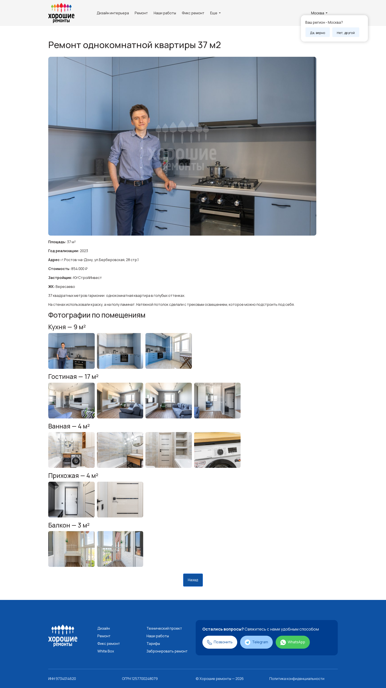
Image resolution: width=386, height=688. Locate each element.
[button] (319, 12)
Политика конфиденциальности (296, 678)
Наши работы (165, 13)
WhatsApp (296, 641)
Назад (193, 579)
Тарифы (153, 643)
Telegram (260, 641)
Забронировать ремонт (167, 651)
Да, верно (317, 33)
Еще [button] (214, 13)
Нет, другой (346, 33)
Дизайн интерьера (113, 13)
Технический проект (164, 628)
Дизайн (103, 628)
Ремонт (141, 13)
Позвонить (223, 641)
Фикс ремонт (193, 13)
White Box (105, 651)
